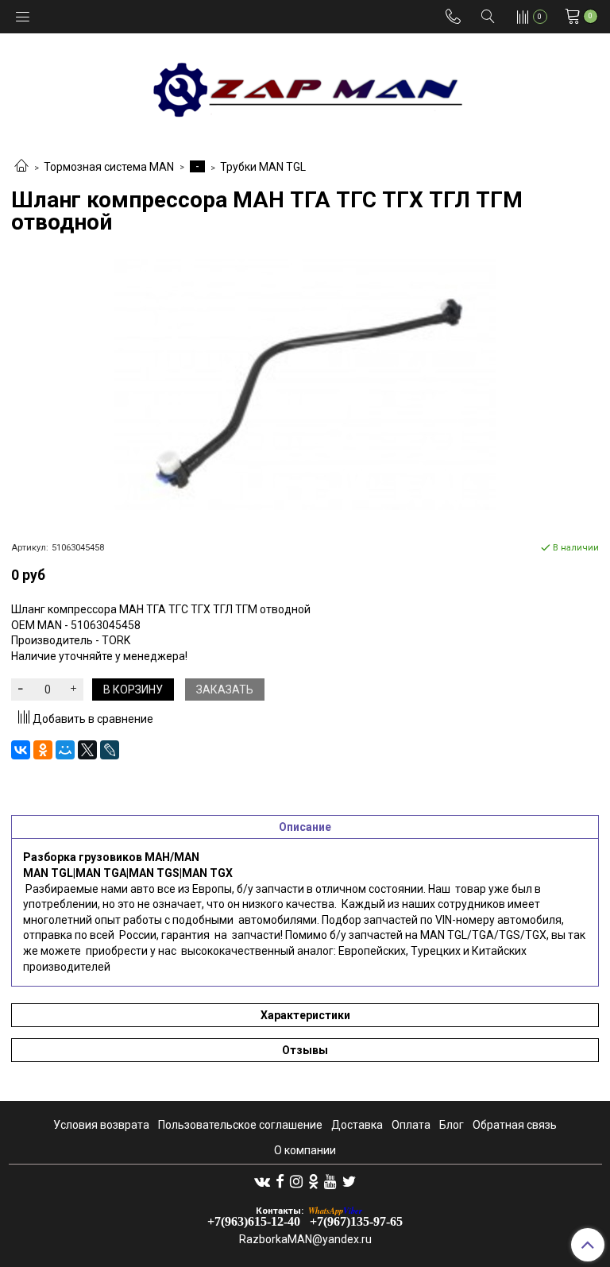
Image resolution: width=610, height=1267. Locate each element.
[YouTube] (330, 1181)
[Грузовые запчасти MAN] (305, 84)
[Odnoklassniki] (313, 1181)
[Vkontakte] (262, 1181)
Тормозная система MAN (109, 166)
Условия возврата (101, 1124)
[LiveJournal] (109, 749)
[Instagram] (296, 1181)
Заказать (224, 689)
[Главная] (21, 166)
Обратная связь (515, 1124)
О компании (305, 1150)
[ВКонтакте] (20, 749)
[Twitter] (349, 1181)
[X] (87, 749)
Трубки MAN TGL (263, 166)
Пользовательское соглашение (240, 1124)
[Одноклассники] (42, 749)
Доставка (357, 1124)
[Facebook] (280, 1181)
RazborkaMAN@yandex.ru (305, 1239)
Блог (451, 1124)
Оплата (411, 1124)
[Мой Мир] (65, 749)
